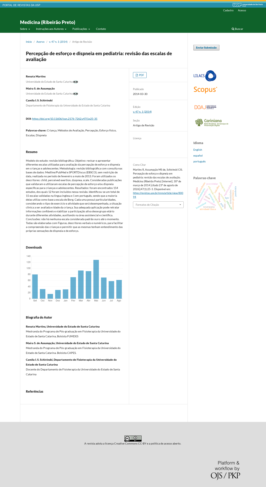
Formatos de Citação (147, 204)
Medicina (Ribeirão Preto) (47, 22)
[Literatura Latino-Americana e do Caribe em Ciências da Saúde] (205, 80)
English (197, 149)
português (199, 161)
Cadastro (228, 10)
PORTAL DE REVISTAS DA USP (21, 5)
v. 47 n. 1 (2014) (58, 41)
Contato (101, 28)
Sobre (24, 28)
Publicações (80, 28)
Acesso (242, 10)
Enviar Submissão (206, 47)
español (198, 155)
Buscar (238, 28)
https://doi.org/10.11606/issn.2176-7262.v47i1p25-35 (64, 118)
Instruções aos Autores (50, 28)
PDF (141, 75)
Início (29, 41)
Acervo (40, 41)
